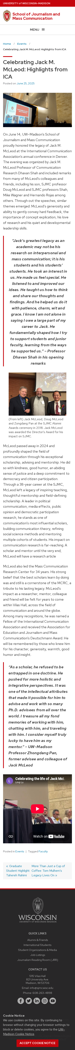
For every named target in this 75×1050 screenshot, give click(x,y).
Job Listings (37, 955)
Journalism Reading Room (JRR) (37, 960)
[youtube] (52, 1001)
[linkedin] (36, 1001)
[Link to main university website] (37, 923)
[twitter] (29, 1001)
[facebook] (21, 1001)
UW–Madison (26, 3)
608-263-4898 (42, 993)
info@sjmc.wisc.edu (41, 988)
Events (19, 851)
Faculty (43, 851)
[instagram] (45, 1001)
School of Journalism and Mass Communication (36, 16)
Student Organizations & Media (37, 950)
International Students (37, 945)
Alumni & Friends (37, 940)
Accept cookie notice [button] (37, 1043)
